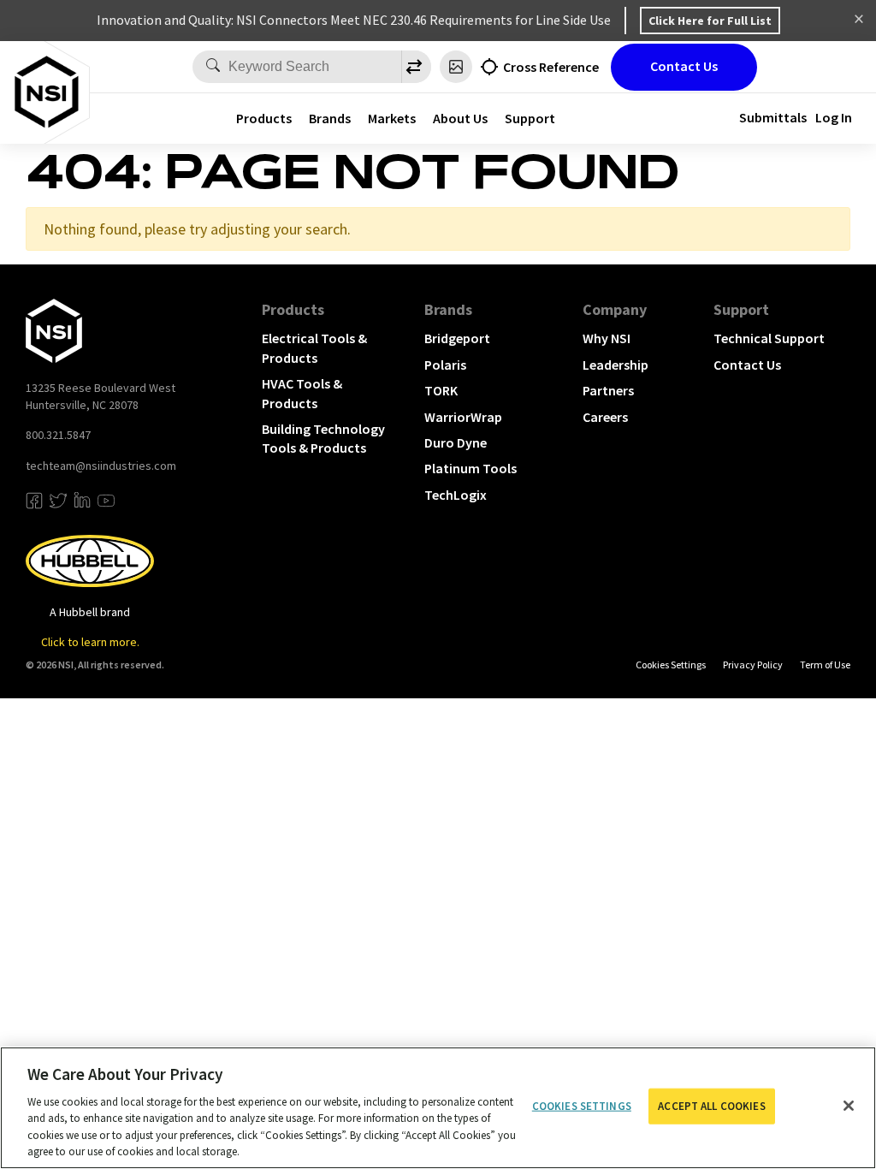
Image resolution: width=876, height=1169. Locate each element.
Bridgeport (457, 338)
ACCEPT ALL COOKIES (711, 1106)
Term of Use (825, 664)
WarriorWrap (463, 416)
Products (264, 118)
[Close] (848, 1105)
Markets (392, 118)
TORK (441, 390)
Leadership (615, 364)
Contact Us (684, 65)
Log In (833, 117)
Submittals (773, 117)
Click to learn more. (90, 642)
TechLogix (455, 494)
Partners (608, 390)
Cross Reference (551, 66)
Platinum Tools (470, 468)
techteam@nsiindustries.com (101, 465)
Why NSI (606, 338)
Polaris (445, 364)
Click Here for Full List (710, 20)
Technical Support (769, 338)
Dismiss (859, 20)
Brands (330, 118)
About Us (460, 118)
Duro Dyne (455, 442)
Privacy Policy (753, 664)
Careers (605, 416)
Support (741, 309)
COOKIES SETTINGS (671, 664)
